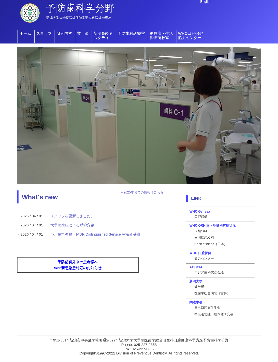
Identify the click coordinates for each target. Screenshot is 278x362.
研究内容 (64, 34)
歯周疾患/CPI (204, 237)
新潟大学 (195, 281)
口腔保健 (200, 216)
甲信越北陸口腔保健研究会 (213, 314)
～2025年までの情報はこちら (141, 192)
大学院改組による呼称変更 (72, 225)
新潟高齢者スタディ (103, 36)
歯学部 (199, 286)
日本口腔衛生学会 (207, 307)
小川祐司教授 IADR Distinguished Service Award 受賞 (95, 234)
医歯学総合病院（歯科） (212, 293)
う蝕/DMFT (202, 231)
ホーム (25, 34)
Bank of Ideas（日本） (210, 244)
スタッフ (44, 34)
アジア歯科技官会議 (209, 272)
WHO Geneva (199, 211)
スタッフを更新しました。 (72, 216)
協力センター (204, 258)
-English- (205, 1)
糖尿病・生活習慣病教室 (161, 36)
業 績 (83, 34)
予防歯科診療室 (131, 34)
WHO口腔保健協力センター (190, 36)
